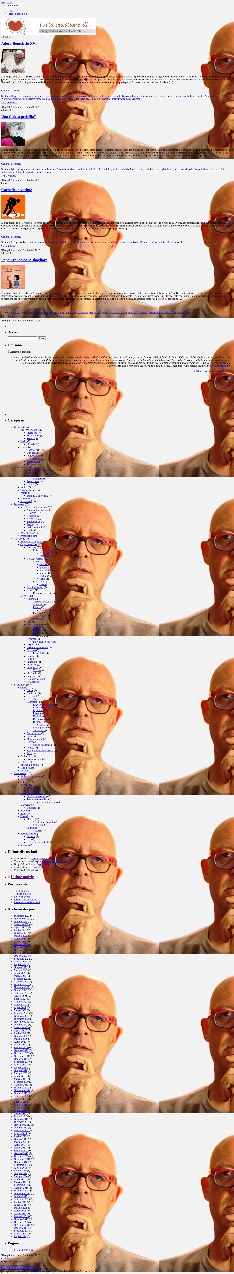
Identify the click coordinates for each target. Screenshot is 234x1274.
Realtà (30, 590)
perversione (123, 242)
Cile (62, 312)
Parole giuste (45, 555)
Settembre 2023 (22, 924)
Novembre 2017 (22, 1124)
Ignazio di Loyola (118, 312)
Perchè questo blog (17, 13)
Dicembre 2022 (22, 950)
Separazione (33, 481)
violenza (49, 172)
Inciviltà (24, 784)
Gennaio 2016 (21, 1187)
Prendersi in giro (28, 535)
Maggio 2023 (21, 935)
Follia (29, 659)
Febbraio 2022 (21, 978)
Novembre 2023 (22, 918)
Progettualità (33, 455)
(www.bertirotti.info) (220, 365)
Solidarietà (25, 498)
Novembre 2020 (22, 1021)
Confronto (32, 693)
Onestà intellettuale (42, 744)
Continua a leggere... (11, 90)
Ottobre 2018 (20, 1093)
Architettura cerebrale (31, 541)
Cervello (18, 538)
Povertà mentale (28, 833)
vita (188, 312)
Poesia (23, 492)
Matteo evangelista (139, 169)
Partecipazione (27, 533)
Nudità (23, 487)
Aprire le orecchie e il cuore (47, 601)
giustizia (115, 169)
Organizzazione (28, 490)
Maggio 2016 (21, 1176)
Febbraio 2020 (21, 1047)
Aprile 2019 (20, 1076)
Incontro (37, 713)
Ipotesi (42, 573)
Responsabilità (40, 719)
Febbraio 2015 (21, 1216)
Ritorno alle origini (29, 764)
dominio (106, 169)
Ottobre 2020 (20, 1024)
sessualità (116, 98)
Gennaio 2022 (21, 981)
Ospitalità (38, 716)
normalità (132, 312)
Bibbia (102, 96)
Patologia (171, 169)
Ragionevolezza (35, 679)
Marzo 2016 (20, 1182)
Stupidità (43, 636)
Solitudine (32, 827)
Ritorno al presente (42, 593)
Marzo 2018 (20, 1113)
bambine (71, 169)
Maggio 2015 (21, 1207)
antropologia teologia (86, 96)
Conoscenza (39, 561)
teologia (126, 98)
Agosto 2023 (20, 927)
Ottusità (37, 633)
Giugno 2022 (20, 967)
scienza (170, 242)
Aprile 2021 (20, 1007)
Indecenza (32, 787)
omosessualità (182, 96)
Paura (23, 813)
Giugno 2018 (20, 1104)
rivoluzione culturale (52, 98)
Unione (30, 484)
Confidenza (39, 604)
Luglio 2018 (20, 1101)
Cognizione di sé (28, 544)
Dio (91, 312)
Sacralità (31, 475)
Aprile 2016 (20, 1179)
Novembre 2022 (22, 953)
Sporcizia (25, 845)
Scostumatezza (34, 759)
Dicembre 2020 (22, 1018)
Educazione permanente (45, 707)
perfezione (203, 169)
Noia (29, 839)
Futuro (23, 762)
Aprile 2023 (20, 938)
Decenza (31, 696)
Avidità (24, 779)
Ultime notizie (22, 877)
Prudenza (31, 676)
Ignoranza (44, 567)
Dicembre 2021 (22, 984)
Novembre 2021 (22, 987)
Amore (30, 598)
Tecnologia (32, 438)
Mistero (37, 618)
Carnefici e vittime (16, 190)
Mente (23, 596)
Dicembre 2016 (22, 1156)
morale (170, 96)
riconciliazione (168, 312)
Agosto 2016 (20, 1167)
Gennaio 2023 (21, 947)
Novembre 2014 (22, 1225)
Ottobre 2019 (20, 1059)
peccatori (182, 169)
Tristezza (37, 830)
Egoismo (31, 650)
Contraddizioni (34, 624)
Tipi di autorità (21, 891)
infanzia (125, 169)
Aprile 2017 (20, 1144)
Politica (30, 747)
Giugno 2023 (20, 933)
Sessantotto (104, 98)
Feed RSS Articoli (10, 1268)
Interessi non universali (31, 793)
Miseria (30, 819)
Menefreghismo (35, 739)
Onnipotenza (39, 478)
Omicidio (31, 807)
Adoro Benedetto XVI (19, 43)
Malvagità (25, 805)
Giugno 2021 (20, 1001)
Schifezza (38, 825)
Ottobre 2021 (20, 990)
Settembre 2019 (22, 1061)
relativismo (34, 98)
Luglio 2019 (20, 1067)
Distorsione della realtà (44, 641)
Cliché (30, 690)
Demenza (31, 638)
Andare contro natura (31, 776)
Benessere (19, 504)
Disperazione (33, 644)
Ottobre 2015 (20, 1196)
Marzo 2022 (20, 976)
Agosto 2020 (20, 1030)
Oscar (42, 724)
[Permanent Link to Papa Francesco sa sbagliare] (13, 288)
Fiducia (37, 607)
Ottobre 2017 (20, 1127)
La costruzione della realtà (27, 902)
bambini (81, 169)
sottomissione (8, 172)
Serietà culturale (35, 527)
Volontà (37, 670)
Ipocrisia (31, 836)
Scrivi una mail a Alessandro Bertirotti (212, 371)
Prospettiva (38, 458)
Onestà (30, 742)
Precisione (32, 432)
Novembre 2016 (22, 1159)
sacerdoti (67, 98)
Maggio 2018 (21, 1107)
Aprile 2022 (20, 973)
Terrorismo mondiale (37, 799)
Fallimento (25, 756)
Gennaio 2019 (21, 1084)
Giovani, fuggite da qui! (43, 858)
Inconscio (31, 664)
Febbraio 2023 (21, 944)
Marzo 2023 (20, 941)
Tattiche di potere (22, 893)
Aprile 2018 (20, 1110)
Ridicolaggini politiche (38, 842)
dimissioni (71, 312)
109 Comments (9, 316)
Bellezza (15, 312)
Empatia (31, 656)
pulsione (135, 242)
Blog (10, 11)
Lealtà (23, 441)
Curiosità (44, 564)
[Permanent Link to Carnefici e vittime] (13, 218)
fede (119, 96)
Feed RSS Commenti (31, 1268)
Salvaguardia (33, 461)
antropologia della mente (62, 96)
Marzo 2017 (20, 1147)
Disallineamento (41, 630)
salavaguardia (158, 242)
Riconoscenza (40, 722)
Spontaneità (26, 501)
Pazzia (42, 616)
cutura (97, 242)
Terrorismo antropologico (46, 802)
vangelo (39, 172)
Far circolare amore (49, 610)
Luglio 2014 (20, 1236)
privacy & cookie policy (13, 1261)
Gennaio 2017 (21, 1153)
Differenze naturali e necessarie (42, 470)
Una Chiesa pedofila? (18, 117)
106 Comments (9, 102)
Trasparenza (33, 464)
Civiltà (23, 687)
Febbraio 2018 (21, 1116)
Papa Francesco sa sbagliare (24, 260)
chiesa (90, 242)
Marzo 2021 (20, 1010)
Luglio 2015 (20, 1202)
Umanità (24, 770)
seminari (93, 98)
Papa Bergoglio (158, 169)
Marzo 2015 (20, 1213)
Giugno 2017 (20, 1139)
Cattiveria (25, 782)
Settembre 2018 (22, 1096)
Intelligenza (32, 667)
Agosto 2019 (20, 1064)
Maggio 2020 (21, 1038)
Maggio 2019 (21, 1073)
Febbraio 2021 (21, 1013)
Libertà (162, 96)
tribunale (20, 172)
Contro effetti (33, 450)
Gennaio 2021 (21, 1016)
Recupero (16, 242)
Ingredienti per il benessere (33, 507)
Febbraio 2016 (21, 1184)
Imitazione (32, 661)
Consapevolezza (35, 558)
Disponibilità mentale (37, 647)
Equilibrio (38, 710)
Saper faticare (33, 521)
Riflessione (38, 581)
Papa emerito (196, 96)
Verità (42, 578)
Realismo (31, 513)
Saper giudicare (41, 727)
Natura (23, 467)
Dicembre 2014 (22, 1222)
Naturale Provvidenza (38, 510)
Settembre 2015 (22, 1199)
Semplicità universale (37, 495)
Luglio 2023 (20, 930)
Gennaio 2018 (21, 1119)
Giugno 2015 (20, 1205)
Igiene (14, 169)
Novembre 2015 (22, 1193)
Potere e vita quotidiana (26, 899)
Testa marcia (39, 730)
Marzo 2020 (20, 1044)
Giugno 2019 (20, 1070)
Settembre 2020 (22, 1027)
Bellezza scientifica (30, 429)
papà (104, 242)
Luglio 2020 (20, 1033)
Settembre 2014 (22, 1230)
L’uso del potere (22, 896)
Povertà (24, 816)
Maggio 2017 (21, 1142)
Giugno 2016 (20, 1173)
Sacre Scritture (81, 98)
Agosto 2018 (20, 1099)
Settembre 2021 (22, 993)
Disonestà (32, 452)
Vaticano (136, 98)
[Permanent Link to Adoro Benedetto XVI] (13, 71)
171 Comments (9, 175)
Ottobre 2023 (20, 921)
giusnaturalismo (149, 96)
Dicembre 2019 (22, 1053)
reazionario (154, 312)
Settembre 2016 (22, 1164)
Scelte (30, 524)
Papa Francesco (212, 96)
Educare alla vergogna (44, 704)
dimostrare (82, 312)
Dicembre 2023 (22, 915)
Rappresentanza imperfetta (40, 750)
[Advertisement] (31, 395)
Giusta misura (34, 733)
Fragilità (37, 613)
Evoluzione (19, 684)
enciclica (110, 96)
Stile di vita (26, 767)
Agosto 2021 (20, 996)
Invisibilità (44, 570)
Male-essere (20, 773)
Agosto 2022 (20, 961)
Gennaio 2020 (21, 1050)
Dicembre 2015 (22, 1190)
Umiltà (30, 530)
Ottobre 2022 (20, 955)
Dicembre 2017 (22, 1122)
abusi (27, 169)
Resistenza (32, 518)
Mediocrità (32, 673)
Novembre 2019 (22, 1056)
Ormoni (31, 472)
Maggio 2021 (21, 1004)
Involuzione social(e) (37, 796)
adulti (30, 242)
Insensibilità (39, 653)
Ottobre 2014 (20, 1227)
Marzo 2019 (20, 1079)
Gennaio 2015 (21, 1219)
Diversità (31, 699)
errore (97, 312)
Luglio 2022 (20, 964)
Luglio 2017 (20, 1136)
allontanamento (42, 242)
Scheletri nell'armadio (44, 822)
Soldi (29, 753)
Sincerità (31, 444)
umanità (30, 172)
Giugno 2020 (20, 1036)
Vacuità (43, 584)
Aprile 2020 (20, 1041)
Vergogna (31, 681)
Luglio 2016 (20, 1170)
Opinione (44, 575)
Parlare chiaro (46, 553)
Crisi (35, 627)
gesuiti (104, 312)
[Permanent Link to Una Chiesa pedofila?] (13, 145)
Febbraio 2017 (21, 1150)
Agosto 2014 (20, 1233)
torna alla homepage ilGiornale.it (17, 1265)
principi (24, 98)
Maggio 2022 (21, 970)
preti (212, 169)
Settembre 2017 (22, 1130)
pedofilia (14, 98)
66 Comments (8, 245)
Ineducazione (33, 790)
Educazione (33, 701)
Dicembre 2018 (22, 1087)
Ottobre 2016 (20, 1162)
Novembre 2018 (22, 1090)
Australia (61, 169)
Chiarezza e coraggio (21, 96)
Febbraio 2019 (21, 1081)
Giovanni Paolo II (131, 96)
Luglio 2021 (20, 998)
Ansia (30, 621)
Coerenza (38, 96)
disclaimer (6, 1258)
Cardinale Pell (93, 169)
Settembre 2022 (22, 958)
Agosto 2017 (20, 1133)
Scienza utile (33, 435)
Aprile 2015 (20, 1210)
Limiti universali (35, 587)
